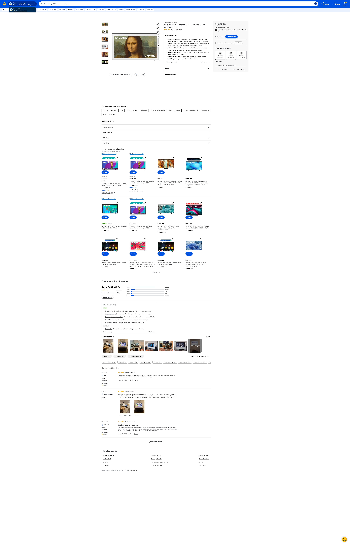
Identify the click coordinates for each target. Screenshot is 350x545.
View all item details (172, 62)
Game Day (101, 9)
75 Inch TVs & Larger (156, 465)
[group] (173, 29)
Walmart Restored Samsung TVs (159, 462)
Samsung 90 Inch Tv (204, 455)
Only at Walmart (130, 9)
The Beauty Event (90, 9)
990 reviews (118, 290)
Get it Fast (62, 9)
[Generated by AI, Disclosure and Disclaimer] (209, 62)
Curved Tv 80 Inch (204, 459)
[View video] (158, 36)
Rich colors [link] (108, 323)
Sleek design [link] (109, 311)
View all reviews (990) (156, 441)
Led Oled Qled (107, 459)
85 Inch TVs (106, 462)
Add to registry (241, 69)
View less (150, 331)
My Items (121, 9)
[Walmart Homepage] (4, 3)
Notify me (238, 43)
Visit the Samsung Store (170, 22)
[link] (195, 346)
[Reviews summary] (174, 29)
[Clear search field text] (311, 3)
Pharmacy (70, 9)
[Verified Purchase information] (135, 372)
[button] (325, 3)
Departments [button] (7, 9)
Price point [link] (108, 329)
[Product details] (209, 127)
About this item (108, 121)
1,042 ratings (179, 29)
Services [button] (18, 9)
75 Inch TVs (202, 465)
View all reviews (107, 297)
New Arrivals (79, 9)
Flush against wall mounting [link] (114, 317)
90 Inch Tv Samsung (108, 455)
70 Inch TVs (106, 465)
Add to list (224, 69)
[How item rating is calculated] (119, 292)
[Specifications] (209, 132)
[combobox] (178, 3)
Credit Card (141, 9)
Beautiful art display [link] (111, 320)
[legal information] (229, 27)
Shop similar (232, 36)
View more (155, 272)
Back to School (42, 9)
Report (136, 380)
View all (208, 336)
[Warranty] (209, 137)
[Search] (315, 3)
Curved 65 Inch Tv (156, 455)
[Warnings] (209, 143)
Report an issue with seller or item (227, 65)
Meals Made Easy (111, 9)
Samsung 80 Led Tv (156, 459)
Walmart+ (150, 9)
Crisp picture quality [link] (111, 314)
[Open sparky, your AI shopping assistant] (344, 539)
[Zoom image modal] (158, 32)
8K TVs (201, 462)
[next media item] (158, 45)
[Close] (34, 10)
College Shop (53, 9)
